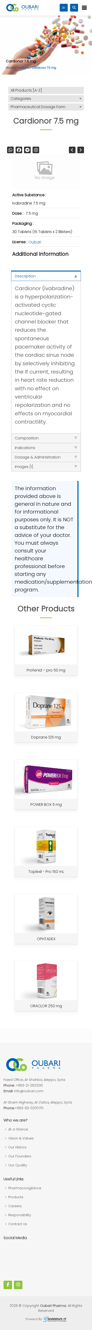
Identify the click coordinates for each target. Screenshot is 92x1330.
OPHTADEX (46, 939)
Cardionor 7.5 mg (44, 68)
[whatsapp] (10, 150)
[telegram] (27, 150)
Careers (15, 1206)
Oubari (35, 242)
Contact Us (17, 1224)
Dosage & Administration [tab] (38, 457)
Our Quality (17, 1165)
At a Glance (18, 1129)
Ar (63, 7)
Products (23, 68)
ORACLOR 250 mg (46, 1006)
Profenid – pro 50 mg (46, 670)
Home (10, 68)
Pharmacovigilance (24, 1188)
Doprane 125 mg (46, 737)
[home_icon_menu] (84, 8)
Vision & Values (21, 1138)
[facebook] (19, 150)
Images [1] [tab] (24, 466)
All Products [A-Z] (26, 90)
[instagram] (36, 150)
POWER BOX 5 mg (46, 804)
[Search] (74, 8)
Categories (21, 98)
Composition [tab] (27, 438)
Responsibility (19, 1215)
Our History (17, 1147)
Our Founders (19, 1156)
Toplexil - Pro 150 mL (46, 871)
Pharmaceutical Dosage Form (38, 107)
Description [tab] (25, 276)
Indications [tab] (25, 447)
